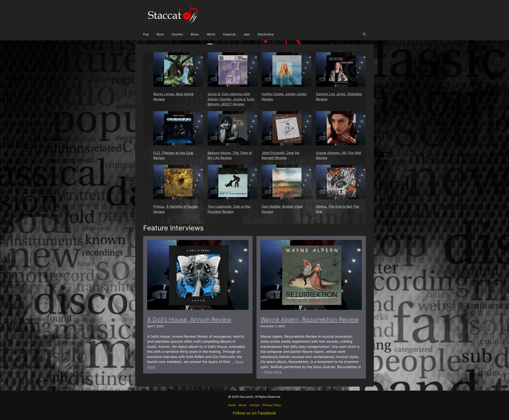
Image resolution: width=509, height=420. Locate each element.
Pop (146, 34)
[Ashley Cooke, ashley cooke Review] (287, 70)
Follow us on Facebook (254, 413)
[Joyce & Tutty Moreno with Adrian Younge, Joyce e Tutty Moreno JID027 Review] (232, 70)
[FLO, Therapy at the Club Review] (178, 129)
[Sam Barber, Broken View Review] (287, 183)
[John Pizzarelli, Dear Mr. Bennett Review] (287, 129)
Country (177, 34)
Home (232, 405)
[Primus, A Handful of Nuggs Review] (178, 183)
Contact (254, 405)
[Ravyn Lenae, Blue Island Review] (178, 70)
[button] (364, 34)
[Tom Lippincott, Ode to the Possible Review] (232, 183)
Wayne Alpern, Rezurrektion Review (309, 319)
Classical (229, 34)
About (242, 405)
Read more (273, 372)
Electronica (265, 34)
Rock (160, 34)
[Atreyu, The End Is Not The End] (341, 183)
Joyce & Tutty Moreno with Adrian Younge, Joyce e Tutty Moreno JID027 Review (231, 99)
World (211, 34)
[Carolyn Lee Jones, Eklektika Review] (341, 70)
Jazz (246, 34)
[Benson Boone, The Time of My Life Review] (232, 129)
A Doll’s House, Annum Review (189, 319)
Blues (195, 34)
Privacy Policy (272, 405)
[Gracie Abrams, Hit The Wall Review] (341, 129)
